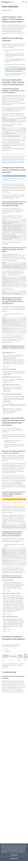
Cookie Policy (3, 851)
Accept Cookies (14, 855)
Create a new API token (10, 53)
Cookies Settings (14, 858)
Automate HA (5, 667)
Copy (24, 117)
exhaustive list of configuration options (12, 572)
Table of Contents (7, 10)
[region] (14, 852)
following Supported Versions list (16, 25)
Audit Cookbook (15, 541)
